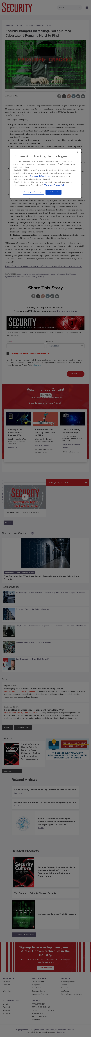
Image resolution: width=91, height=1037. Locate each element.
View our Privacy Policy (55, 185)
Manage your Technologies (33, 192)
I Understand (53, 192)
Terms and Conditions (40, 176)
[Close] (77, 152)
